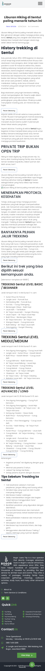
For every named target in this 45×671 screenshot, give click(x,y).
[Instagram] (7, 598)
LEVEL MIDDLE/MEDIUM (20, 339)
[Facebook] (3, 598)
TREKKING (8, 284)
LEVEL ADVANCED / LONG (17, 389)
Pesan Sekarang (9, 111)
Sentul (9, 37)
